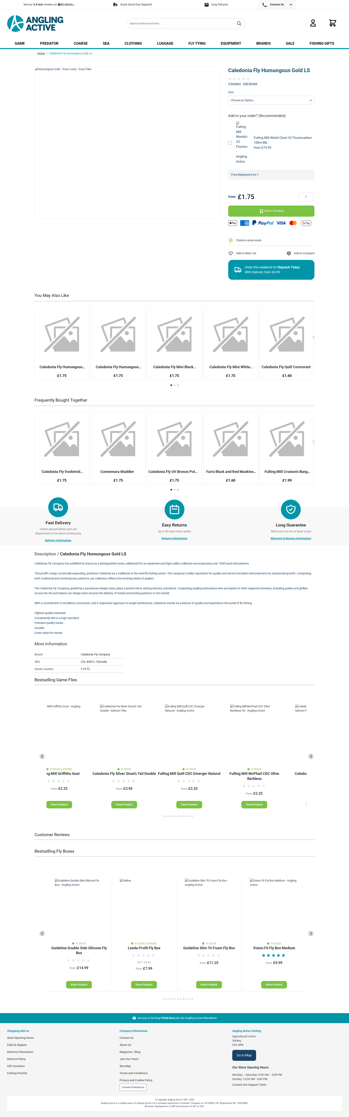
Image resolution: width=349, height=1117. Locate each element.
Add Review (250, 83)
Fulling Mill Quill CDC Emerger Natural (189, 774)
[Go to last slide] (42, 756)
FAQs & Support (17, 1044)
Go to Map (244, 1055)
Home (41, 53)
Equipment (231, 43)
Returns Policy (16, 1059)
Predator (49, 43)
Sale (290, 43)
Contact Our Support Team (249, 1084)
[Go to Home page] (35, 23)
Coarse (81, 43)
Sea (106, 43)
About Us (125, 1044)
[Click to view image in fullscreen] (128, 143)
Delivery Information (58, 540)
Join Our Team (129, 1059)
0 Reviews (234, 83)
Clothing (133, 43)
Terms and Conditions (134, 1073)
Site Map (125, 1066)
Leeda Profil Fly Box (144, 948)
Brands (263, 43)
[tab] (161, 816)
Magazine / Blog (130, 1052)
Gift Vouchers (16, 1066)
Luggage (165, 43)
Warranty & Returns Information (291, 538)
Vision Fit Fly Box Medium (274, 948)
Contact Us (127, 1037)
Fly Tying (197, 43)
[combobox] (186, 23)
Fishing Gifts (322, 43)
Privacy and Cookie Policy (136, 1080)
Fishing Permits (17, 1073)
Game (20, 43)
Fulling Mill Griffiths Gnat (59, 774)
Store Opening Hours (20, 1037)
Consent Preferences (133, 1087)
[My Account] (313, 22)
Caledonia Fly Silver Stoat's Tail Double (124, 774)
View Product (59, 804)
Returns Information (174, 538)
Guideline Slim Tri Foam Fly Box (209, 948)
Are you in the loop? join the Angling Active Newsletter (177, 1018)
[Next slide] (311, 756)
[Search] (239, 23)
